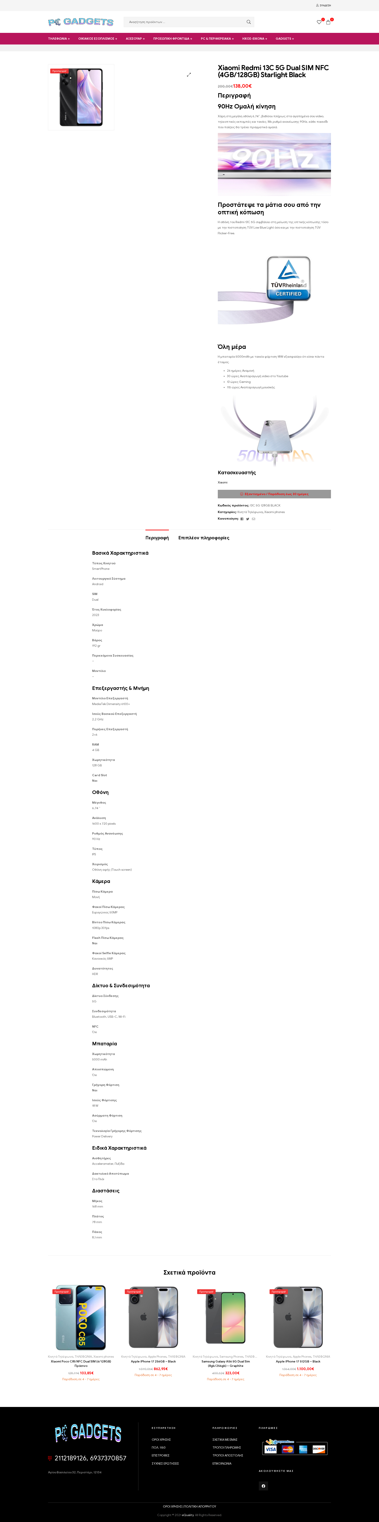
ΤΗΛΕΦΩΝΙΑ (57, 39)
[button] (189, 75)
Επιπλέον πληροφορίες (203, 538)
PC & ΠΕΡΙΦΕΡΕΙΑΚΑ (216, 39)
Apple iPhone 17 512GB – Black (298, 1361)
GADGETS (283, 39)
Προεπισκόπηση (91, 1349)
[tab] (157, 536)
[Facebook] (263, 1486)
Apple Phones (157, 1357)
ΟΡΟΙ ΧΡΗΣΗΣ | (173, 1506)
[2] (319, 22)
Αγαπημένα (81, 1349)
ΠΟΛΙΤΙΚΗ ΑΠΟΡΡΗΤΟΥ (200, 1506)
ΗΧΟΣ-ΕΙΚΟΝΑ (253, 39)
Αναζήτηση (247, 22)
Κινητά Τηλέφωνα (250, 512)
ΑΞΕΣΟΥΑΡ (134, 39)
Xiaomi (222, 482)
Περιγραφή (157, 538)
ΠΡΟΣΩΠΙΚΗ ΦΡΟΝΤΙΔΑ (171, 39)
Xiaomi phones (274, 512)
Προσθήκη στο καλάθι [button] (71, 1349)
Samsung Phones (231, 1357)
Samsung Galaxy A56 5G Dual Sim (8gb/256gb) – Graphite (226, 1364)
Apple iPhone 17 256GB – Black (153, 1361)
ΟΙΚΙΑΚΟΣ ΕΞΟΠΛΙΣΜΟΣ (96, 39)
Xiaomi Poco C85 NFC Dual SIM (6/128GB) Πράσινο (81, 1364)
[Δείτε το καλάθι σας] (328, 22)
